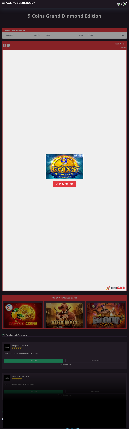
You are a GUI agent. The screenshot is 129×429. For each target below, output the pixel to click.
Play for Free (66, 184)
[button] (64, 166)
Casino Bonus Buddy (20, 2)
